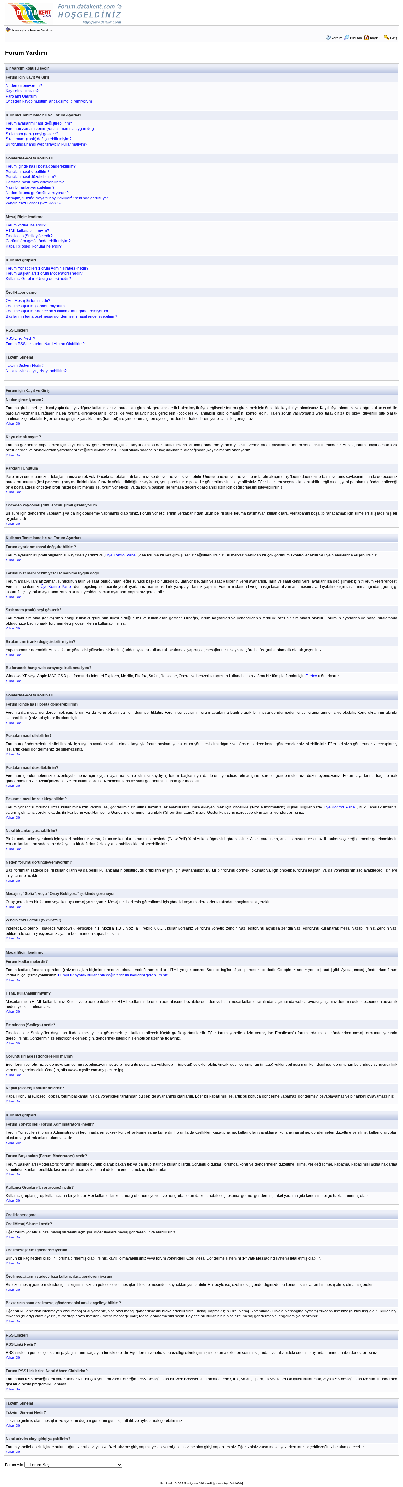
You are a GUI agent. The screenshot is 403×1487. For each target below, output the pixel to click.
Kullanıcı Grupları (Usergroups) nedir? (38, 279)
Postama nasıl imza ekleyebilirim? (35, 182)
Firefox (311, 676)
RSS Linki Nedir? (20, 338)
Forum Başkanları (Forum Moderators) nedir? (44, 273)
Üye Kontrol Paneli (121, 555)
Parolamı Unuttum (21, 96)
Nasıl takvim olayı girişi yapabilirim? (36, 371)
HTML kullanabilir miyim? (27, 230)
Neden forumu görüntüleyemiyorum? (37, 193)
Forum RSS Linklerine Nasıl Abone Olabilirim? (45, 344)
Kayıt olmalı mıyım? (22, 91)
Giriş (393, 38)
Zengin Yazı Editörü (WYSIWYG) (33, 203)
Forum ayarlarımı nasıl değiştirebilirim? (39, 123)
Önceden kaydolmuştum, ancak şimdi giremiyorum (49, 101)
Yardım (337, 38)
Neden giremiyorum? (24, 85)
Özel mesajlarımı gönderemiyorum (35, 306)
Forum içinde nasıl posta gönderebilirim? (41, 166)
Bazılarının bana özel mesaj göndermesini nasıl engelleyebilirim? (61, 316)
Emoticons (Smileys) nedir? (29, 236)
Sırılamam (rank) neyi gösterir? (32, 134)
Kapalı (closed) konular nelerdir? (34, 246)
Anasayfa (19, 30)
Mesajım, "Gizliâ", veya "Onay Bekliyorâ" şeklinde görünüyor (57, 198)
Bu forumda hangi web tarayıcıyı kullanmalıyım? (46, 144)
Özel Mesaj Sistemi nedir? (28, 301)
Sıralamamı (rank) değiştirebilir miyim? (38, 139)
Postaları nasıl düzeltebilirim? (31, 177)
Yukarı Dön (14, 423)
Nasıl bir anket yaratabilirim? (30, 187)
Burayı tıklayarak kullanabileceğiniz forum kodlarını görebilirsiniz (113, 975)
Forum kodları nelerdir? (26, 225)
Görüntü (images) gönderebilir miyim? (38, 241)
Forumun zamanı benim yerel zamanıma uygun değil (51, 128)
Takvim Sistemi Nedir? (25, 365)
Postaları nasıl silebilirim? (27, 172)
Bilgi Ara (356, 38)
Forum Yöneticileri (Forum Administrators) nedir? (47, 268)
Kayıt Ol (376, 38)
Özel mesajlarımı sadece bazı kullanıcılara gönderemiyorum (57, 311)
